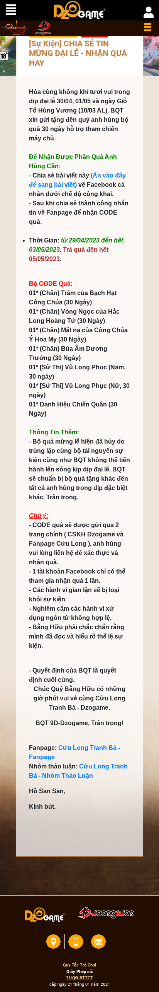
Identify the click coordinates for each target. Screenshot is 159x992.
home (13, 27)
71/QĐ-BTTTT (79, 977)
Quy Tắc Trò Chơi (79, 965)
